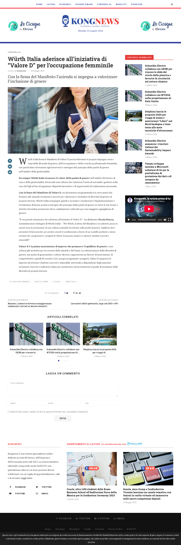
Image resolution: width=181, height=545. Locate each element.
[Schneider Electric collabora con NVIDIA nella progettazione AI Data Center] (63, 334)
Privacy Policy (115, 529)
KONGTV (131, 529)
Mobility (121, 4)
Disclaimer (74, 529)
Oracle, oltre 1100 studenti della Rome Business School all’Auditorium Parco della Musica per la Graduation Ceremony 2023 (92, 492)
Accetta (91, 542)
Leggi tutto (26, 478)
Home (39, 4)
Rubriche (136, 4)
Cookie (87, 529)
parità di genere (41, 282)
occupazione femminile (20, 282)
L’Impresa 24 (104, 4)
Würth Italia (71, 282)
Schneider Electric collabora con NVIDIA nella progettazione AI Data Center (158, 96)
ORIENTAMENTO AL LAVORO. (84, 444)
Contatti (99, 529)
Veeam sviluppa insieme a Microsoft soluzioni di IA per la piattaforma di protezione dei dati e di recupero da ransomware (158, 173)
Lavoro (51, 4)
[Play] (128, 219)
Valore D (57, 282)
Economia (65, 4)
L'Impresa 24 (14, 52)
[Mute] (165, 219)
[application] (149, 208)
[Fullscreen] (169, 219)
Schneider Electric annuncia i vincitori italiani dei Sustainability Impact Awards (158, 147)
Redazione (21, 70)
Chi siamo (60, 529)
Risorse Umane (84, 4)
